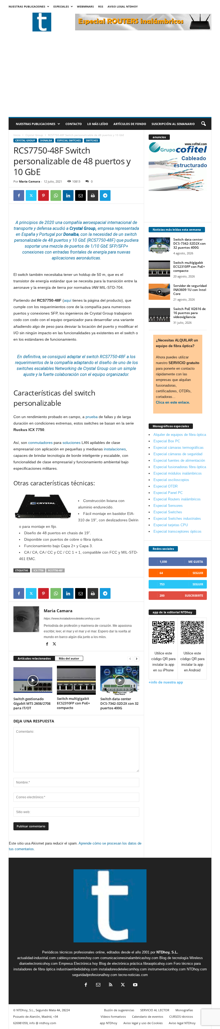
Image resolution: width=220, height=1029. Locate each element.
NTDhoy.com (197, 969)
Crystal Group (34, 135)
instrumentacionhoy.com (167, 969)
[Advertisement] (110, 76)
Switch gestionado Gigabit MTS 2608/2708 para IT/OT (31, 703)
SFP (113, 246)
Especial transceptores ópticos (177, 531)
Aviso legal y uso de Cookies (143, 1023)
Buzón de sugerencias (119, 1010)
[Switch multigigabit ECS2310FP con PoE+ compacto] (76, 680)
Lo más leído (97, 124)
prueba (92, 417)
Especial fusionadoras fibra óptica (179, 467)
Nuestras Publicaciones (27, 6)
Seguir (198, 573)
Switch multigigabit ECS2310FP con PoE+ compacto (73, 703)
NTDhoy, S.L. (167, 952)
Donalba (46, 140)
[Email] (80, 195)
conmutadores (40, 442)
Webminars (85, 6)
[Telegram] (105, 195)
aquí (67, 300)
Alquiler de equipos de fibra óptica (179, 435)
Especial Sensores (168, 506)
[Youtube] (134, 985)
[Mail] (98, 985)
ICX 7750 (38, 570)
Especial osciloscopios (171, 480)
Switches (92, 140)
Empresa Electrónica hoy (78, 964)
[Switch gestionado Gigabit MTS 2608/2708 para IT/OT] (32, 680)
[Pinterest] (43, 195)
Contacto (73, 124)
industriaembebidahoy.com (77, 969)
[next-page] (136, 658)
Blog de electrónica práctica (120, 964)
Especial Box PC (166, 441)
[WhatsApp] (55, 195)
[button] (203, 124)
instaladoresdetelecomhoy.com (123, 969)
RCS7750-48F (55, 570)
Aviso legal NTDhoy (123, 6)
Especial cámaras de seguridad (177, 454)
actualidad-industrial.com (36, 958)
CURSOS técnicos (181, 1016)
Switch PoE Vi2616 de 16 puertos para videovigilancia (189, 313)
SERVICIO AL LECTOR (154, 1010)
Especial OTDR (165, 486)
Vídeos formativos (113, 1016)
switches (25, 368)
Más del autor (69, 658)
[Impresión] (92, 195)
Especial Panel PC (168, 493)
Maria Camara (29, 181)
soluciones (71, 442)
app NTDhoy (108, 1023)
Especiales (61, 6)
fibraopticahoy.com (158, 964)
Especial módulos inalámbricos (177, 473)
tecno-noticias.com (133, 975)
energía (100, 252)
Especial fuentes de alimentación (179, 460)
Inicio (16, 135)
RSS (100, 6)
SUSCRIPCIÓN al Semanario (173, 124)
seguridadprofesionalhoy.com (94, 975)
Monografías (184, 1010)
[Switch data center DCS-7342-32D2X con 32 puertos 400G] (119, 680)
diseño (105, 362)
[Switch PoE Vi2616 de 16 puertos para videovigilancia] (159, 315)
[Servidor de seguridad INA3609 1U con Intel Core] (159, 292)
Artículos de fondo (129, 124)
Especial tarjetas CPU (170, 525)
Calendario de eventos (147, 1016)
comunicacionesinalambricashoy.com (129, 958)
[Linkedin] (68, 195)
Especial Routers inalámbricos (177, 499)
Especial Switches (69, 140)
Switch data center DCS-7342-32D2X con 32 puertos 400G (119, 703)
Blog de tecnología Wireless (181, 958)
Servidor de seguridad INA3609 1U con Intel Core (190, 289)
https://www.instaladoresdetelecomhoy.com (72, 618)
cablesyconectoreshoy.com (78, 958)
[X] (31, 195)
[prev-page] (130, 658)
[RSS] (110, 985)
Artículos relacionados (34, 658)
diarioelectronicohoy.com (38, 964)
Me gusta (195, 562)
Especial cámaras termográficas (178, 448)
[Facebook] (18, 195)
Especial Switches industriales (177, 519)
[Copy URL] (117, 195)
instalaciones (115, 449)
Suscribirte (194, 595)
